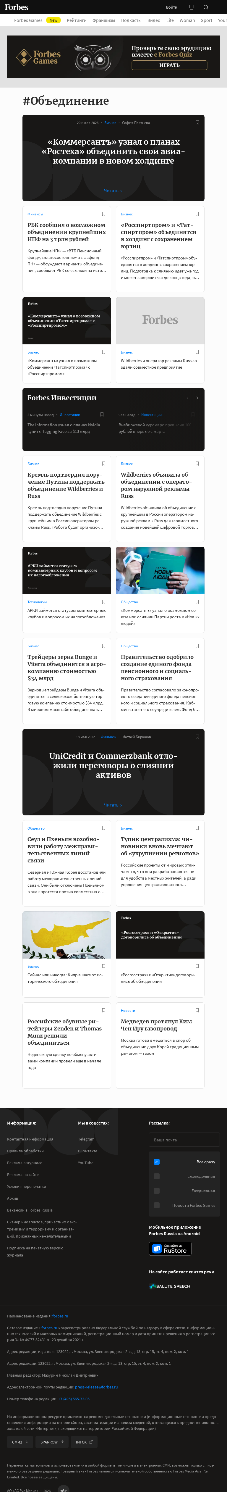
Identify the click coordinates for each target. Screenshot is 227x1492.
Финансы (35, 214)
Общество (129, 601)
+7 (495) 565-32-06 (74, 1398)
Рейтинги (77, 20)
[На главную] (16, 7)
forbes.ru (60, 1316)
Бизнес (110, 122)
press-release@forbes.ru (96, 1387)
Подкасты (131, 20)
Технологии (37, 601)
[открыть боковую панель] (191, 7)
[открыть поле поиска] (205, 7)
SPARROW (49, 1442)
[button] (220, 7)
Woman (187, 20)
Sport (206, 20)
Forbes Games (35, 20)
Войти (171, 7)
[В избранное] (197, 122)
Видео (153, 20)
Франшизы (104, 20)
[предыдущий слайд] (187, 398)
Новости (128, 1010)
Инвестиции (70, 414)
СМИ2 (17, 1442)
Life (170, 20)
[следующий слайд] (197, 398)
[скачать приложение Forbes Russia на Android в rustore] (170, 1248)
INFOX (81, 1442)
